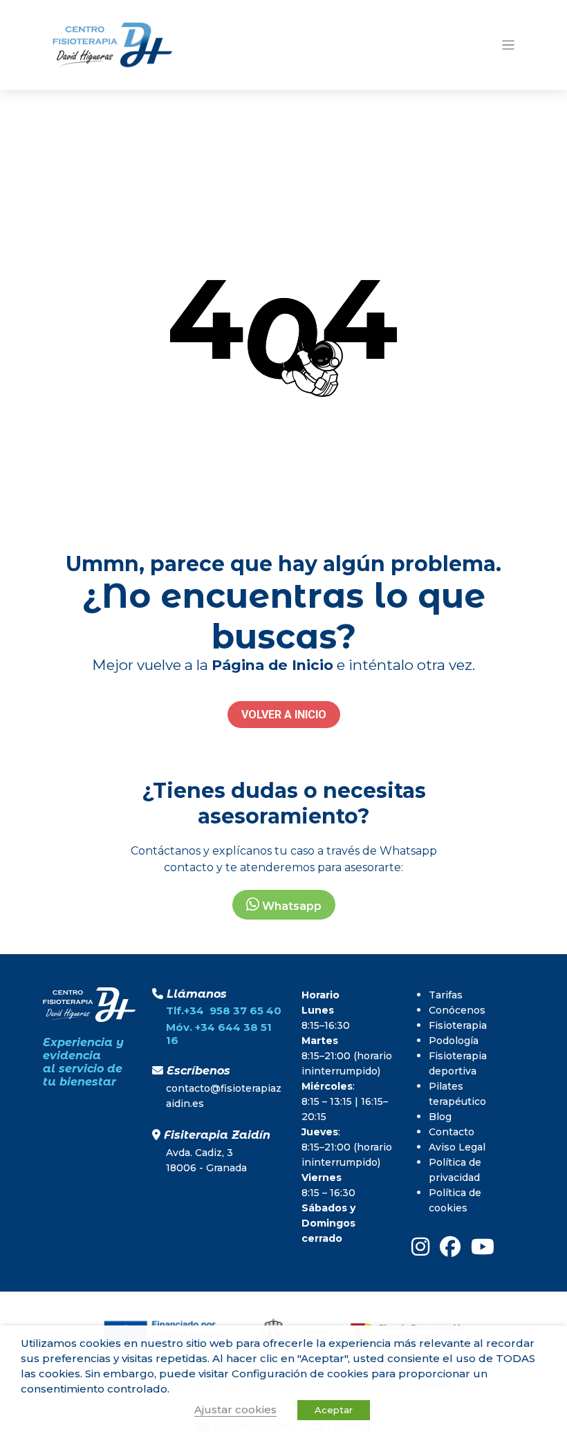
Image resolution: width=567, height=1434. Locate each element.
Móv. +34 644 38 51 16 (219, 1034)
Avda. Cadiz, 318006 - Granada (206, 1160)
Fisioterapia (458, 1025)
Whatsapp (290, 906)
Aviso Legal (457, 1147)
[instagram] (420, 1246)
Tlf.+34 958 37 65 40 (223, 1010)
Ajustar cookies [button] (235, 1409)
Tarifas (446, 995)
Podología (453, 1040)
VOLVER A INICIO (283, 714)
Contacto (451, 1132)
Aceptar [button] (334, 1409)
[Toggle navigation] (508, 45)
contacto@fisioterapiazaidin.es (223, 1096)
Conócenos (457, 1010)
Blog (440, 1116)
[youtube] (482, 1246)
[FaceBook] (450, 1246)
